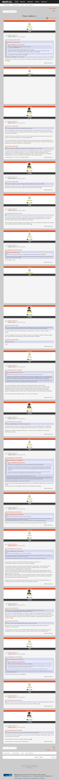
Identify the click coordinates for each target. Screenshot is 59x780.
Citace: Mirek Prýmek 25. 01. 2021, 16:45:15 (16, 44)
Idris (29, 21)
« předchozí (51, 8)
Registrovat (44, 1)
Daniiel (28, 766)
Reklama (29, 67)
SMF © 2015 (28, 765)
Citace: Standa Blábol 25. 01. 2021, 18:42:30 (13, 421)
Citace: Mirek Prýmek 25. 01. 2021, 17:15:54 (13, 249)
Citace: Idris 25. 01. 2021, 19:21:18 (11, 620)
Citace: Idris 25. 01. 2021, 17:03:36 (11, 181)
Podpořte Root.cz (35, 778)
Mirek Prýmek (29, 106)
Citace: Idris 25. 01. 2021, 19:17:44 (11, 608)
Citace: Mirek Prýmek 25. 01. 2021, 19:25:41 (13, 700)
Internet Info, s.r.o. (29, 776)
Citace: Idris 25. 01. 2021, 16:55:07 (13, 42)
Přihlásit (37, 1)
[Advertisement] (29, 90)
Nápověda (22, 1)
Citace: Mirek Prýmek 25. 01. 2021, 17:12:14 (13, 213)
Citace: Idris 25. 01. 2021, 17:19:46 (11, 339)
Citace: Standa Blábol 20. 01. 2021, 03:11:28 (15, 372)
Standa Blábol (29, 351)
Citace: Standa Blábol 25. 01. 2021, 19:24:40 (13, 656)
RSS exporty (42, 778)
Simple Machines (34, 765)
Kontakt (16, 778)
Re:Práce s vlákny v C (12, 35)
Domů (16, 1)
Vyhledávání (30, 1)
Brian (36, 766)
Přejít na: (36, 757)
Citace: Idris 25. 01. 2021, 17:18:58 (11, 325)
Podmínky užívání (27, 778)
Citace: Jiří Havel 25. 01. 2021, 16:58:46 (12, 39)
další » (55, 8)
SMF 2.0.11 (23, 765)
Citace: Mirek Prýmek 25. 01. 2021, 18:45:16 (13, 511)
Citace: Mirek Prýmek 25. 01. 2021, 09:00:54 (13, 369)
